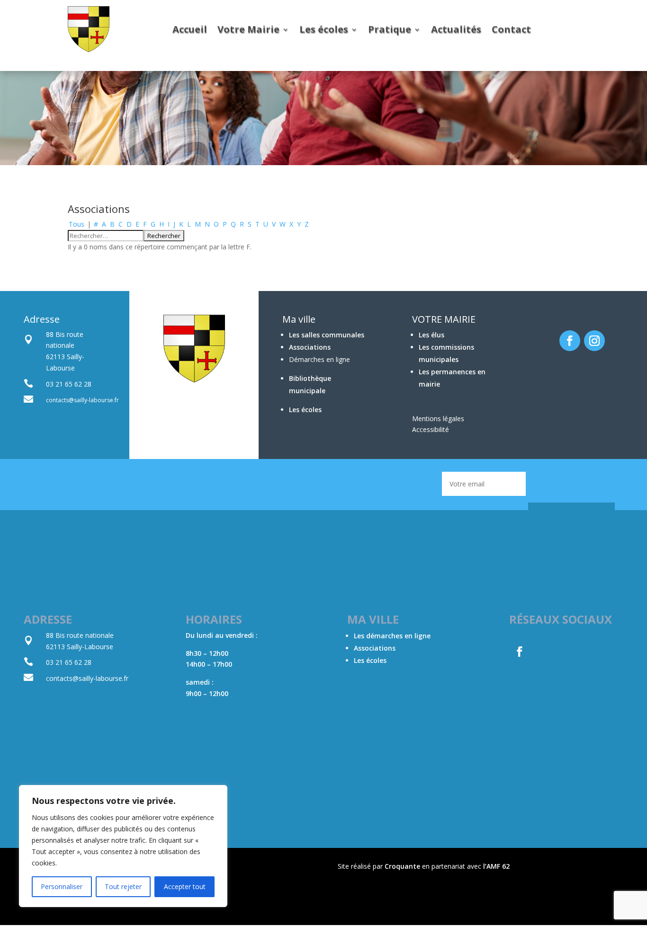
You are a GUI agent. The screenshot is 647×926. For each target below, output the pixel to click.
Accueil (189, 29)
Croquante (402, 866)
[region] (123, 846)
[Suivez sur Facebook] (569, 340)
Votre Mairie (248, 29)
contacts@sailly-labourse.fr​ (87, 678)
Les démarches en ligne (392, 635)
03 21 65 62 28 (68, 662)
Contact (511, 29)
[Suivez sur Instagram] (594, 340)
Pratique (389, 29)
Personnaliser (61, 886)
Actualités (456, 29)
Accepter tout (185, 886)
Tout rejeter (123, 886)
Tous (76, 224)
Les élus (431, 334)
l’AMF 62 (496, 866)
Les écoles (323, 29)
